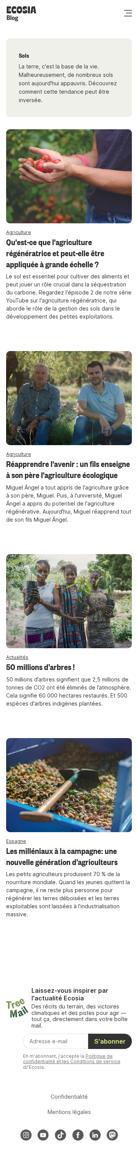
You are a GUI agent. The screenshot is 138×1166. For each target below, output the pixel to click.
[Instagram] (26, 1135)
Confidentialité (69, 1096)
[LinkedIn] (95, 1135)
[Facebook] (78, 1135)
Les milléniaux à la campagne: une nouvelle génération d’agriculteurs (62, 856)
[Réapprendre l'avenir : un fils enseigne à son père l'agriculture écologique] (69, 398)
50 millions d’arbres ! (40, 666)
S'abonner (110, 1041)
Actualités (17, 657)
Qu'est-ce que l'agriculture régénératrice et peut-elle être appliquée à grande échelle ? (55, 252)
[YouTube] (43, 1135)
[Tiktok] (60, 1135)
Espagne (16, 841)
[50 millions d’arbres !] (69, 601)
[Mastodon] (112, 1135)
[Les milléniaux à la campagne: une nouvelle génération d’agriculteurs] (69, 785)
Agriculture (18, 232)
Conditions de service (95, 1061)
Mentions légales (69, 1112)
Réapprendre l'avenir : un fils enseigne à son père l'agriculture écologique (68, 469)
